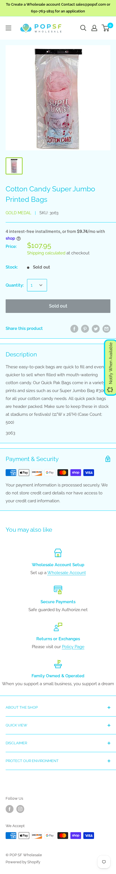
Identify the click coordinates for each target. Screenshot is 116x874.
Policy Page (73, 646)
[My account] (94, 28)
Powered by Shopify (23, 862)
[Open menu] (8, 28)
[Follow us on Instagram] (20, 809)
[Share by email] (106, 328)
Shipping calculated (46, 253)
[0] (105, 28)
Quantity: (15, 285)
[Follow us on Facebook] (10, 809)
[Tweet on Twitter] (96, 328)
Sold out (58, 306)
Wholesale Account (66, 572)
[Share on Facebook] (74, 328)
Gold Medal (18, 213)
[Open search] (83, 28)
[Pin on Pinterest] (85, 328)
